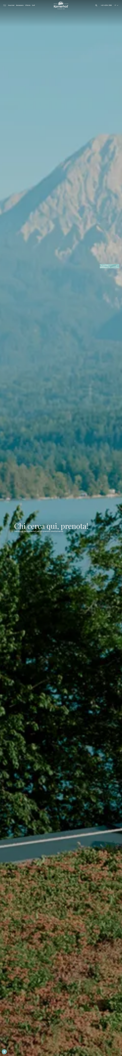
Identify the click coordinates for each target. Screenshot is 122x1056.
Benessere (19, 5)
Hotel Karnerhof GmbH (61, 5)
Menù (4, 5)
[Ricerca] (96, 5)
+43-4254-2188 (106, 5)
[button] (4, 1051)
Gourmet (11, 5)
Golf (33, 5)
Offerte (27, 5)
